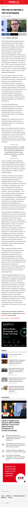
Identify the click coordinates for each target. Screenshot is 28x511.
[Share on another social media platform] (23, 34)
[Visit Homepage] (14, 2)
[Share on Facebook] (5, 34)
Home (2, 6)
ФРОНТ (6, 6)
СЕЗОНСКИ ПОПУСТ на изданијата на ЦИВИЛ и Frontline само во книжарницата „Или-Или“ (17, 362)
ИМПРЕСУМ (8, 496)
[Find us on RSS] (9, 503)
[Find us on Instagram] (5, 503)
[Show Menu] (2, 2)
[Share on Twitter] (14, 34)
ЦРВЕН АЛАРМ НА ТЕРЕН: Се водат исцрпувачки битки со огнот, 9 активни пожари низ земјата (17, 380)
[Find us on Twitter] (3, 503)
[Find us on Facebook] (1, 503)
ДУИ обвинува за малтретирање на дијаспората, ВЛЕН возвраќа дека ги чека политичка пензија (15, 445)
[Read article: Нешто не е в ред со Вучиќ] (4, 356)
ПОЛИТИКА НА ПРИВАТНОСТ (19, 496)
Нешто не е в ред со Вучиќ (15, 354)
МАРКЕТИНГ (3, 497)
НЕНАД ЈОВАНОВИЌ (15, 318)
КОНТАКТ (10, 497)
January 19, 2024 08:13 (6, 16)
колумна (7, 318)
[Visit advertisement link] (14, 472)
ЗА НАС (2, 496)
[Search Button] (26, 2)
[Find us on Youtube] (7, 503)
